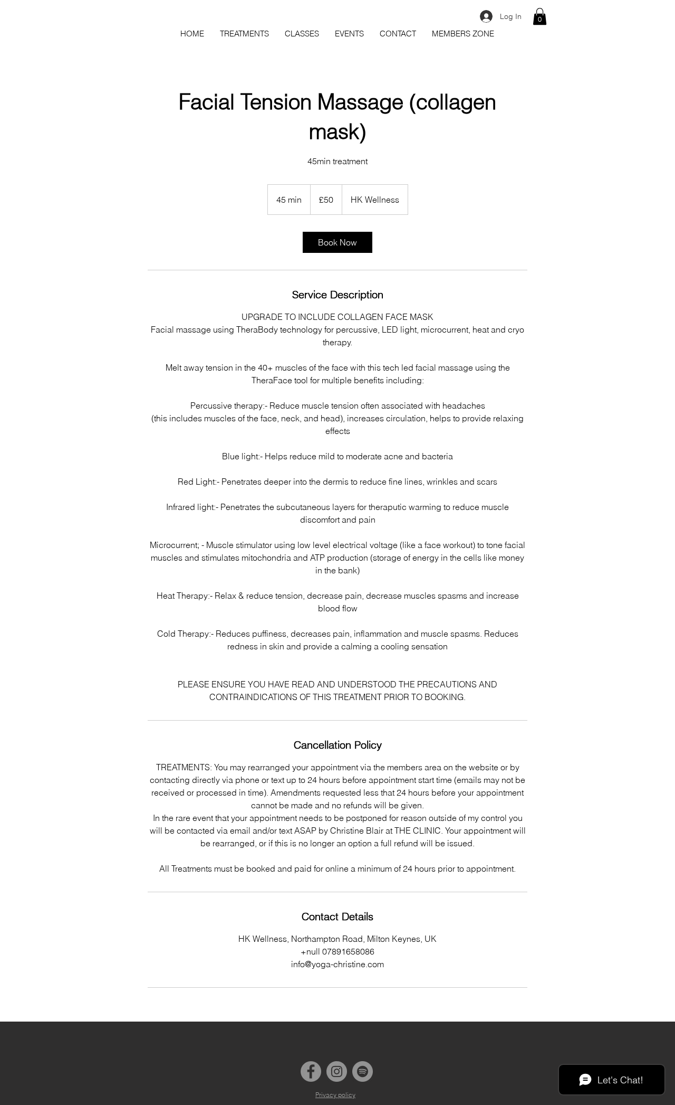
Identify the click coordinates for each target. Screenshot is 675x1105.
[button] (540, 16)
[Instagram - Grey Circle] (336, 1071)
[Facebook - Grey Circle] (311, 1071)
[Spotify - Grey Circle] (362, 1071)
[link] (337, 242)
